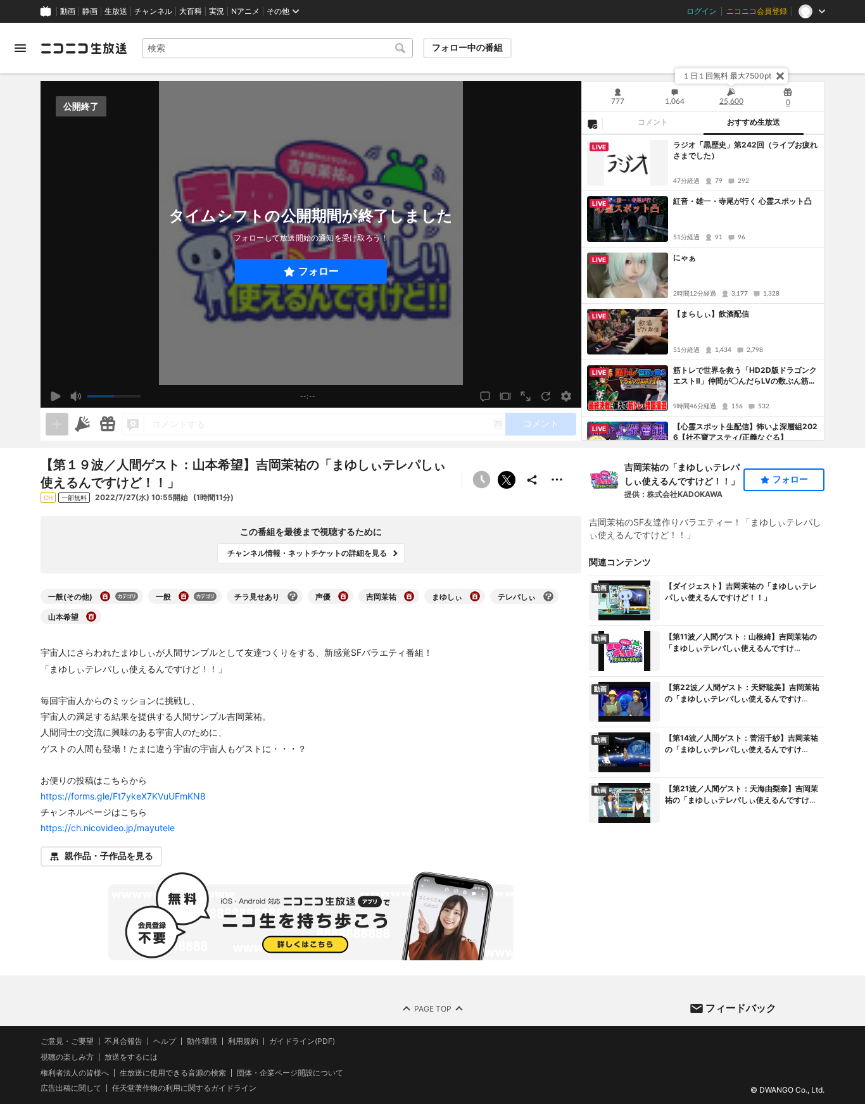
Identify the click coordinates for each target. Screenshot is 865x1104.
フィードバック (740, 1007)
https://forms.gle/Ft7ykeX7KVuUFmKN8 (123, 796)
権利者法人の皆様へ (75, 1072)
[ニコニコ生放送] (84, 48)
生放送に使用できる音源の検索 (173, 1072)
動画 (67, 11)
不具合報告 (123, 1041)
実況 (216, 11)
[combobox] (277, 48)
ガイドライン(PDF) (302, 1041)
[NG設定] (592, 123)
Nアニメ (245, 11)
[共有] (532, 480)
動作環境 (202, 1041)
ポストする (506, 480)
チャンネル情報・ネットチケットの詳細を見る (307, 553)
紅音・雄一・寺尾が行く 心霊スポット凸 (742, 201)
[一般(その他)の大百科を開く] (105, 596)
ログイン (701, 11)
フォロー (318, 271)
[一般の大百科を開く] (184, 596)
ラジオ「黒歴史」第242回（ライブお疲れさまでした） (745, 150)
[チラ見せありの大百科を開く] (292, 596)
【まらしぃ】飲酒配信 (711, 313)
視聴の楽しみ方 (67, 1056)
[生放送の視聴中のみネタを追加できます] (57, 424)
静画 (90, 11)
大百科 (190, 11)
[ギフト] (107, 424)
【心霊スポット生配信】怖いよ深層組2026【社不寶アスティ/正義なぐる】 (745, 432)
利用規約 (243, 1041)
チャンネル (153, 11)
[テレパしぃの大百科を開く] (548, 596)
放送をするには (131, 1056)
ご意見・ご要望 (67, 1041)
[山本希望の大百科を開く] (91, 617)
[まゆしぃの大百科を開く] (475, 596)
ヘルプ (164, 1041)
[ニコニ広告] (82, 424)
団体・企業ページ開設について (290, 1072)
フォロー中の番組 (467, 47)
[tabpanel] (703, 287)
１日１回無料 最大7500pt (727, 75)
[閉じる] (780, 76)
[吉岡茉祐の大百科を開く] (409, 596)
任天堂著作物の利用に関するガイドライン (184, 1088)
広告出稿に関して (71, 1088)
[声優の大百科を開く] (343, 596)
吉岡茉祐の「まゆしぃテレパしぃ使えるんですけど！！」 (682, 473)
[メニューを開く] (20, 48)
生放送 (115, 11)
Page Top (432, 1008)
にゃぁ (684, 257)
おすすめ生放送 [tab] (753, 122)
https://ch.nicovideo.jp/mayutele (108, 827)
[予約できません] (481, 480)
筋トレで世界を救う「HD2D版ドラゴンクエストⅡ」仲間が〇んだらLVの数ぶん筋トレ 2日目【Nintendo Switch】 (745, 376)
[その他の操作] (557, 480)
